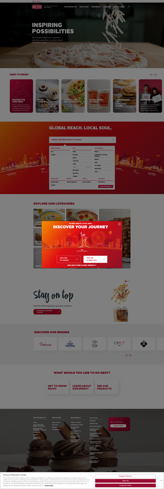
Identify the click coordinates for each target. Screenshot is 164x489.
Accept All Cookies (125, 485)
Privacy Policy (49, 485)
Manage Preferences (125, 476)
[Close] (161, 480)
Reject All (125, 480)
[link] (82, 265)
